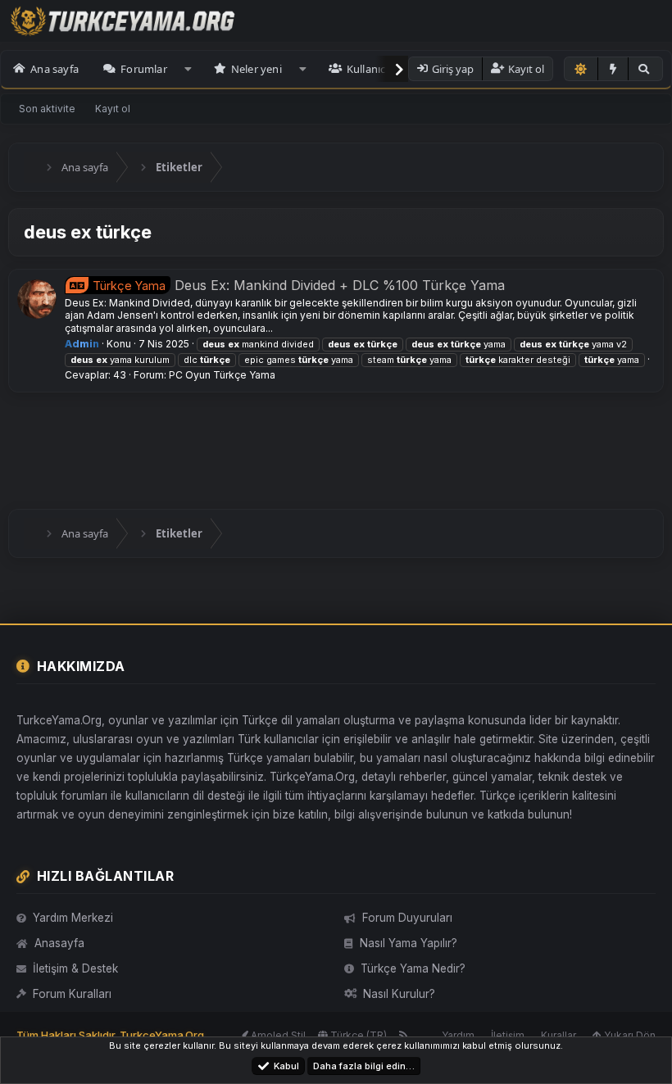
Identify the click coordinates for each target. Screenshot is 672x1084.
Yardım (458, 1035)
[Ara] (645, 68)
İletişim (507, 1035)
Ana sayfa (54, 68)
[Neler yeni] (613, 68)
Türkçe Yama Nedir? (413, 968)
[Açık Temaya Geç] (581, 68)
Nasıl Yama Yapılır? (408, 943)
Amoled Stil (277, 1035)
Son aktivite (47, 108)
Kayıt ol (112, 108)
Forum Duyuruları (407, 917)
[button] (188, 69)
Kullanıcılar (374, 68)
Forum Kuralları (72, 993)
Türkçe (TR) (357, 1035)
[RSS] (403, 1035)
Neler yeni (256, 68)
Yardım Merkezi (73, 917)
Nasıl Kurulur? (399, 993)
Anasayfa (59, 943)
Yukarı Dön (629, 1035)
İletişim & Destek (75, 968)
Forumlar (143, 68)
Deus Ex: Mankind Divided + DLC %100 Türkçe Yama (299, 285)
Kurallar (558, 1035)
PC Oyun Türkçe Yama (222, 375)
